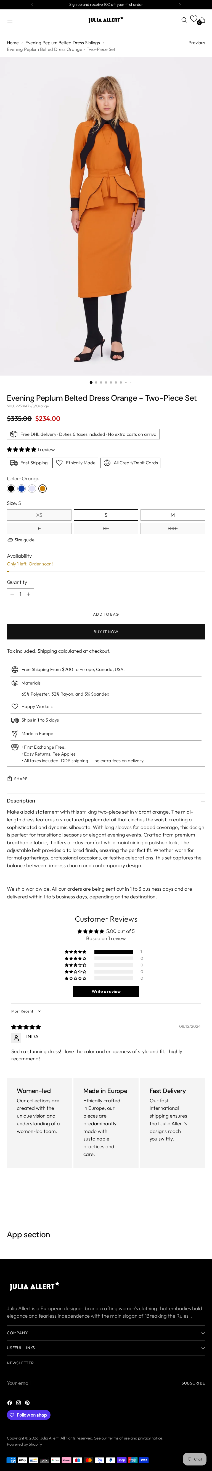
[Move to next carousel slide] (200, 1200)
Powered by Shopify (24, 1444)
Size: (14, 503)
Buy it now (106, 631)
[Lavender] (32, 488)
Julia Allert (49, 1438)
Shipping (47, 651)
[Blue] (21, 488)
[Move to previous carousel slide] (187, 1200)
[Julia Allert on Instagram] (19, 1404)
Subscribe (193, 1383)
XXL (172, 528)
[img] (26, 1027)
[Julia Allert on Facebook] (10, 1404)
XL (106, 528)
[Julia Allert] (106, 20)
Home (13, 42)
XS (39, 515)
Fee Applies (64, 754)
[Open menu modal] (9, 19)
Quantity (17, 582)
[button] (22, 449)
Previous (197, 42)
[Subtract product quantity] (12, 594)
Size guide (25, 539)
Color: (23, 478)
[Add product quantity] (29, 594)
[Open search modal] (184, 19)
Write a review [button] (106, 991)
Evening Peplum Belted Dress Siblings (62, 42)
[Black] (11, 488)
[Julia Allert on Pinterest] (28, 1404)
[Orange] (42, 488)
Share (21, 778)
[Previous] (32, 4)
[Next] (180, 4)
